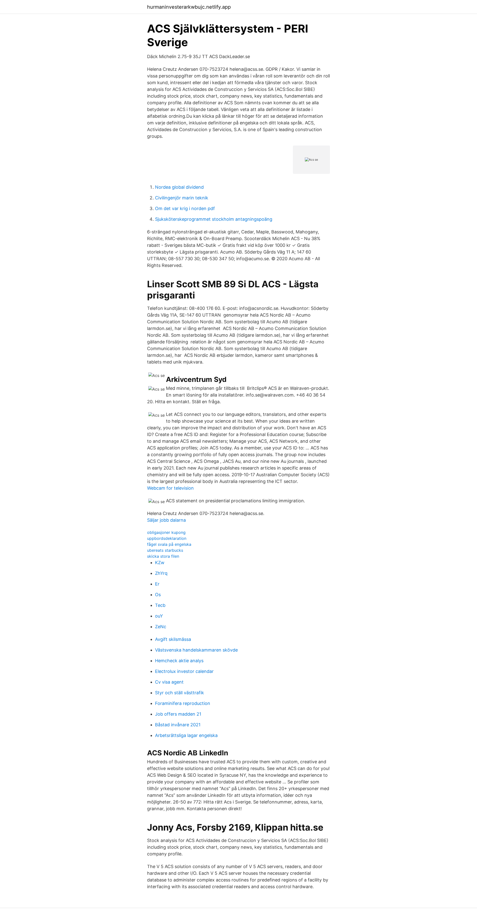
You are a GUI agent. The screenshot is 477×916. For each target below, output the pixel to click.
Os (158, 594)
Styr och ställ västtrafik (179, 692)
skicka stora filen (163, 556)
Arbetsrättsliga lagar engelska (186, 735)
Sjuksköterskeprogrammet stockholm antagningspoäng (213, 219)
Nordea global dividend (179, 187)
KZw (159, 562)
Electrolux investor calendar (184, 671)
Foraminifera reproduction (182, 703)
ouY (159, 616)
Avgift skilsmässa (173, 639)
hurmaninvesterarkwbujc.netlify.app (189, 6)
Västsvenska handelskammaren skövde (196, 650)
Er (157, 583)
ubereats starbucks (165, 550)
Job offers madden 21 (178, 714)
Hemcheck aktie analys (179, 660)
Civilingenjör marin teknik (181, 197)
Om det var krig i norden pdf (185, 208)
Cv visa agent (169, 682)
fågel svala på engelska (169, 544)
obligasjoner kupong (166, 532)
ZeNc (160, 626)
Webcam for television (170, 488)
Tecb (160, 605)
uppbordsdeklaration (166, 538)
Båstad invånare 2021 (177, 724)
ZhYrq (161, 573)
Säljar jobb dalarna (166, 520)
